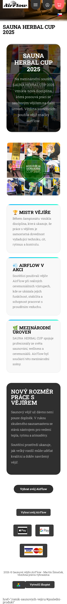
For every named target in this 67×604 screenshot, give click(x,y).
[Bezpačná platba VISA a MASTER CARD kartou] (33, 550)
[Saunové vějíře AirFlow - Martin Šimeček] (15, 4)
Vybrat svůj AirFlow (33, 489)
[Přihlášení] (47, 5)
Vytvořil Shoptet (40, 584)
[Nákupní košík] (59, 5)
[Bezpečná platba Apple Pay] (22, 530)
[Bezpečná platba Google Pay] (44, 530)
